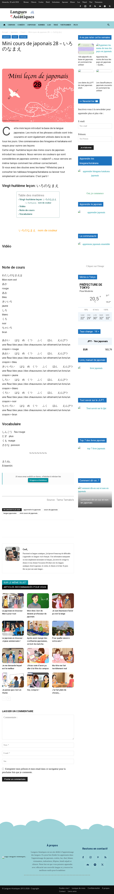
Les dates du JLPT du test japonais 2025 (86, 85)
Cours (23, 32)
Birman (26, 2)
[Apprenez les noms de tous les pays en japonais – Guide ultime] (104, 49)
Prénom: (82, 134)
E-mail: (81, 121)
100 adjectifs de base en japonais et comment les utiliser (85, 60)
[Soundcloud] (100, 6)
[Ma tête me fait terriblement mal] (63, 655)
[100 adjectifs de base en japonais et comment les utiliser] (86, 49)
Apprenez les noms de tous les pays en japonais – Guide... (103, 60)
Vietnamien (98, 2)
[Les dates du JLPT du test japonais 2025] (86, 74)
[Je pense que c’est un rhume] (13, 680)
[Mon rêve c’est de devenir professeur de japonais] (38, 600)
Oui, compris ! (33, 690)
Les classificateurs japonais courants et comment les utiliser (104, 86)
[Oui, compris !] (38, 680)
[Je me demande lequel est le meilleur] (13, 655)
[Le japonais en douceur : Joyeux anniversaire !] (13, 628)
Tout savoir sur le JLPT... (92, 400)
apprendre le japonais (32, 509)
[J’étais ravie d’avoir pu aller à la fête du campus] (38, 655)
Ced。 (26, 549)
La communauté (88, 236)
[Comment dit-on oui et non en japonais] (95, 497)
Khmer (72, 2)
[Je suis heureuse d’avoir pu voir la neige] (63, 600)
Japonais (65, 2)
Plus (76, 25)
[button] (108, 24)
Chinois (33, 2)
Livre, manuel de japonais (92, 360)
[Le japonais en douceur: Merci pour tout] (13, 600)
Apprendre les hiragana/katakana (89, 161)
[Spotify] (105, 6)
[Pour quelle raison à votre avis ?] (63, 628)
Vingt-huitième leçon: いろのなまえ (37, 199)
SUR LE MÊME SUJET (15, 582)
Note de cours (26, 210)
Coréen (41, 2)
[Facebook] (80, 6)
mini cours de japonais (28, 513)
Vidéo (22, 206)
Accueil (5, 32)
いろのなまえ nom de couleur (38, 203)
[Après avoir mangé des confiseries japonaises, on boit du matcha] (38, 628)
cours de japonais (51, 509)
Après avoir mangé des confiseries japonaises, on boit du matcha (37, 641)
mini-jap (23, 37)
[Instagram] (85, 6)
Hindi (48, 2)
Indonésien (56, 2)
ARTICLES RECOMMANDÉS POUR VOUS (25, 587)
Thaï (90, 2)
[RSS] (95, 6)
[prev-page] (4, 699)
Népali (84, 2)
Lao (78, 2)
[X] (109, 6)
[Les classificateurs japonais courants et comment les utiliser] (104, 74)
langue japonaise (9, 513)
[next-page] (9, 699)
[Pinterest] (90, 6)
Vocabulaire (25, 214)
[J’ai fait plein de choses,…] (63, 680)
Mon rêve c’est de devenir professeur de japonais (36, 614)
